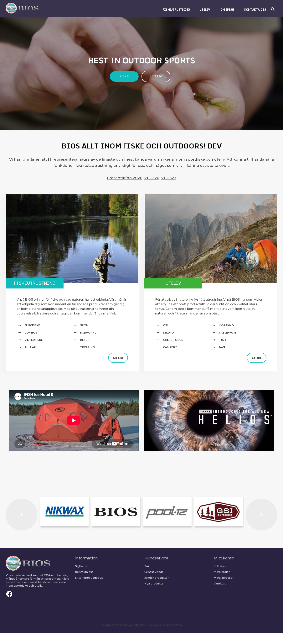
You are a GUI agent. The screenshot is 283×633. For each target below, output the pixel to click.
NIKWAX (168, 332)
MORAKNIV (226, 325)
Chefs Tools (173, 340)
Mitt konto (82, 577)
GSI (165, 325)
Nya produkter (154, 583)
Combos (30, 332)
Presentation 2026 (124, 177)
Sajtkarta (81, 566)
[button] (176, 9)
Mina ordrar (222, 572)
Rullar (30, 347)
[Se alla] (9, 354)
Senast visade (154, 572)
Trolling (87, 347)
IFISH (222, 340)
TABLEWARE (227, 332)
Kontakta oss (84, 572)
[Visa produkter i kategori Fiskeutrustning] (72, 238)
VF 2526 (151, 177)
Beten (85, 340)
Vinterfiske (33, 340)
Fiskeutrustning (34, 283)
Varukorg (220, 583)
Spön (84, 325)
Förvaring (88, 332)
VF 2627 (168, 177)
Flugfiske (32, 325)
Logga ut (97, 577)
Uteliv (173, 283)
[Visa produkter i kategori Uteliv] (210, 238)
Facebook (9, 594)
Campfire (170, 347)
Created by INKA (172, 625)
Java (222, 347)
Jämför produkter (156, 577)
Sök (147, 566)
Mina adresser (224, 577)
